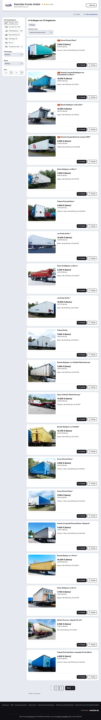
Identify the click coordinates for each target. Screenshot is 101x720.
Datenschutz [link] (32, 705)
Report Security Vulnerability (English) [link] (87, 705)
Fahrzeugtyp (8, 51)
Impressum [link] (5, 705)
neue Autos (30, 716)
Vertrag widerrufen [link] (21, 705)
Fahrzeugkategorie (10, 20)
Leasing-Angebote (62, 716)
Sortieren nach (33, 29)
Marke (6, 60)
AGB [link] (12, 705)
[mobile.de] (94, 710)
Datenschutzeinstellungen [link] (46, 705)
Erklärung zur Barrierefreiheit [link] (65, 705)
